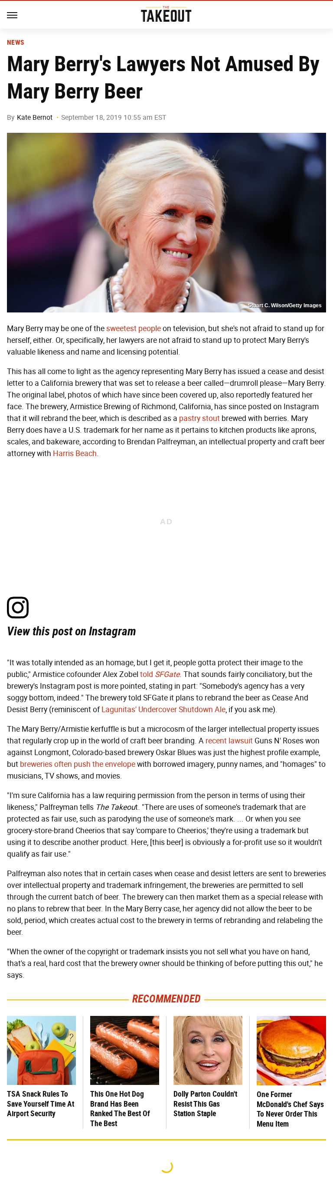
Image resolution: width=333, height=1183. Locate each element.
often (63, 764)
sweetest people (133, 328)
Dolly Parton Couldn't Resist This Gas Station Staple (205, 1103)
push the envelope (104, 764)
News (15, 42)
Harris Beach (75, 453)
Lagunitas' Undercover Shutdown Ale (163, 709)
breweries (36, 764)
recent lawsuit (229, 741)
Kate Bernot (34, 117)
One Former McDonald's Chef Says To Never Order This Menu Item (290, 1109)
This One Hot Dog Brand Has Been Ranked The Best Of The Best (120, 1108)
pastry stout (199, 418)
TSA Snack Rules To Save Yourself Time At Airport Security (40, 1103)
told (160, 674)
